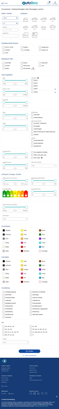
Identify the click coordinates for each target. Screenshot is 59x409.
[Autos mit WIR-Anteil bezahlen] (42, 158)
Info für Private (4, 378)
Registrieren (4, 382)
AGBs (30, 378)
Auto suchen (32, 368)
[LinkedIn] (38, 394)
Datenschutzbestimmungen (41, 406)
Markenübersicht (33, 372)
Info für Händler (5, 380)
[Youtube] (34, 394)
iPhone (4, 393)
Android (12, 393)
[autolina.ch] (29, 3)
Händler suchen (33, 370)
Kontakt (5, 386)
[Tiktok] (42, 394)
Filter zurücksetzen (30, 355)
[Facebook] (30, 394)
